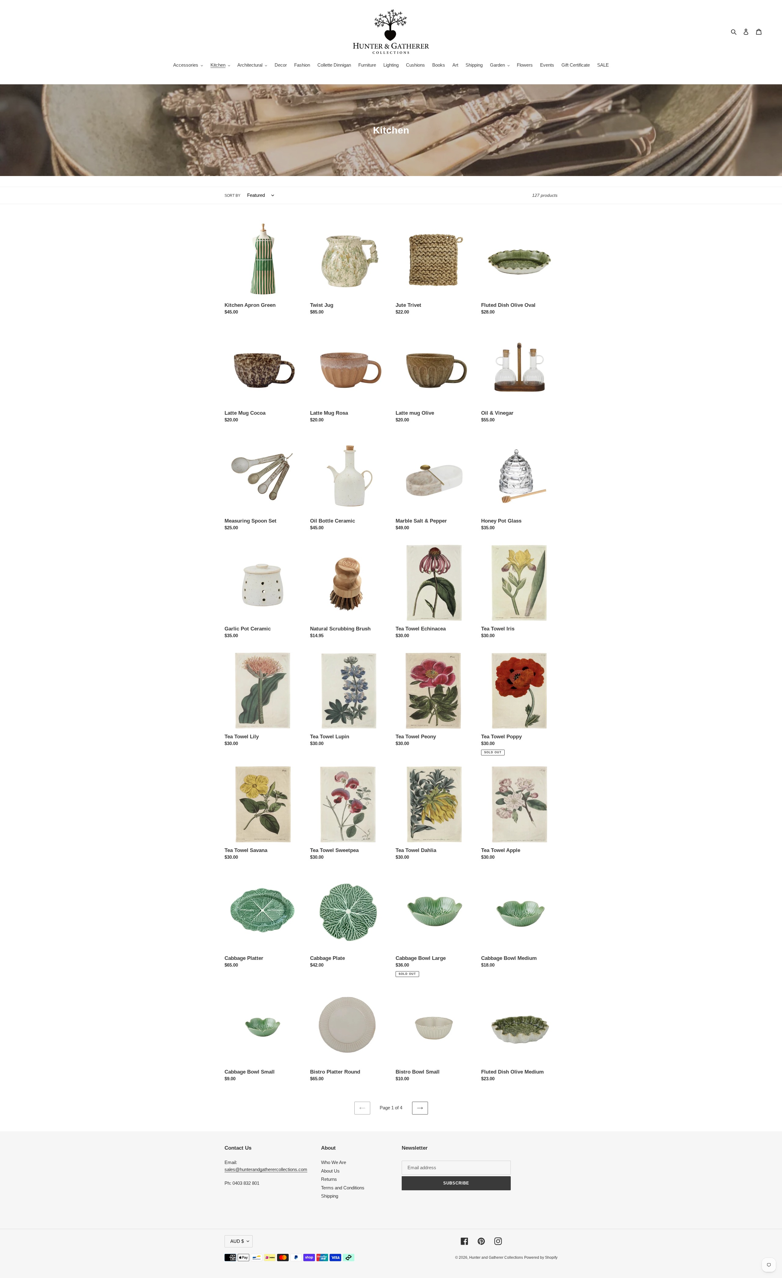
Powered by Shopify (540, 1257)
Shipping (329, 1196)
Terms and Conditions (342, 1187)
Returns (329, 1179)
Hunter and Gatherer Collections (496, 1257)
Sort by (232, 195)
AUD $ (237, 1241)
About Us (330, 1170)
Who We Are (333, 1162)
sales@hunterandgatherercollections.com (266, 1169)
